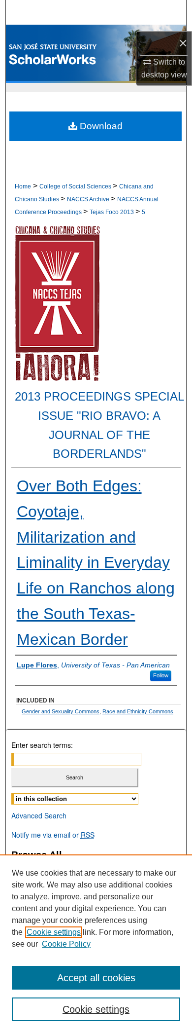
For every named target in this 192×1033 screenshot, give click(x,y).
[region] (96, 943)
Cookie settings (54, 932)
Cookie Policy (66, 944)
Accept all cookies (96, 977)
